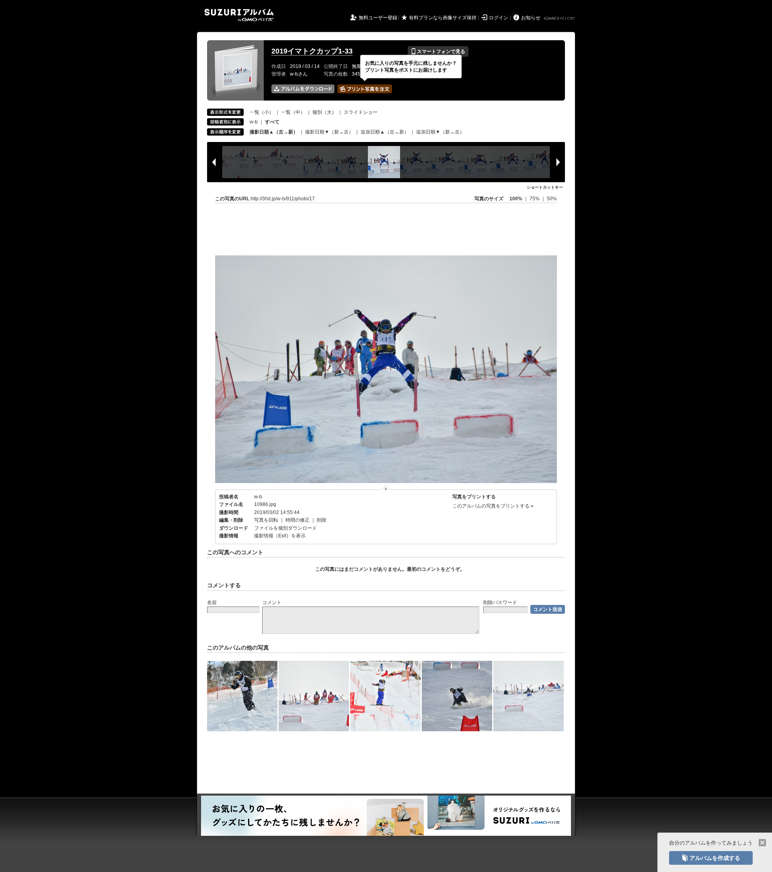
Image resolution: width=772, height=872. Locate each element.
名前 (212, 602)
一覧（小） (262, 112)
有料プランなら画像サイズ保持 (442, 18)
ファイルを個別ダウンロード (285, 528)
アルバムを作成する (711, 858)
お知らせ (530, 18)
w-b (254, 122)
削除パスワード (500, 602)
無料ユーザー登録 (378, 18)
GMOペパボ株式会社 (560, 18)
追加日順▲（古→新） (385, 132)
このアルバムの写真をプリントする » (493, 506)
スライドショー (361, 112)
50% (552, 199)
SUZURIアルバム (239, 15)
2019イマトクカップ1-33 (312, 51)
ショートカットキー (545, 187)
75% (535, 199)
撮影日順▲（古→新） (274, 132)
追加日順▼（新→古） (440, 132)
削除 (321, 520)
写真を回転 (266, 520)
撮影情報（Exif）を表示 (280, 536)
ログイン (498, 18)
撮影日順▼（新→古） (329, 132)
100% (516, 199)
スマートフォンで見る (438, 51)
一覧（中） (293, 112)
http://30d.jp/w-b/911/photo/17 (282, 199)
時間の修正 (297, 520)
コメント (271, 602)
